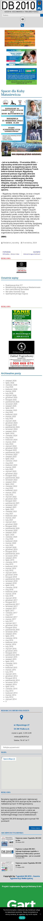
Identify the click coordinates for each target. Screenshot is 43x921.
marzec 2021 (11, 518)
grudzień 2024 (11, 423)
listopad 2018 (11, 577)
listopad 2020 (11, 526)
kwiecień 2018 (11, 591)
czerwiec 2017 (11, 613)
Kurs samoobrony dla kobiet (17, 289)
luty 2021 (9, 520)
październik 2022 (12, 477)
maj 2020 (9, 539)
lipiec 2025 (10, 408)
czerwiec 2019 (11, 562)
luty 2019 (9, 570)
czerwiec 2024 (11, 435)
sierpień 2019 (11, 558)
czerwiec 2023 (11, 461)
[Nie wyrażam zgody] (40, 914)
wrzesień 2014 (11, 682)
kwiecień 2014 (11, 693)
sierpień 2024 (11, 431)
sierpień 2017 (11, 608)
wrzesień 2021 (11, 505)
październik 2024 (12, 427)
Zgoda (22, 918)
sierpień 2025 (11, 406)
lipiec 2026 (10, 383)
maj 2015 (9, 665)
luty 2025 (9, 418)
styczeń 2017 (11, 623)
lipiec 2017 (10, 610)
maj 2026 (9, 387)
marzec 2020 (11, 543)
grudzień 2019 (11, 549)
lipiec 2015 (10, 661)
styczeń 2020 (11, 547)
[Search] (41, 15)
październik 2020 (12, 528)
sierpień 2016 (11, 634)
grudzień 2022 (11, 473)
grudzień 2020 (11, 524)
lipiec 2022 (10, 484)
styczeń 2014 (11, 699)
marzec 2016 (11, 644)
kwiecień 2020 (11, 541)
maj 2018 (9, 589)
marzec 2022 (11, 492)
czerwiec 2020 (11, 537)
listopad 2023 (11, 450)
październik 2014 (12, 680)
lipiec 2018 (10, 585)
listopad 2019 (11, 551)
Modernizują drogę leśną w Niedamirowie (23, 287)
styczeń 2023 (11, 471)
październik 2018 (12, 579)
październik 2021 (12, 503)
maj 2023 (9, 463)
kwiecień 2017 (11, 617)
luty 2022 (9, 494)
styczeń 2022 (11, 496)
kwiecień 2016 (11, 642)
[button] (22, 19)
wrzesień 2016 (11, 632)
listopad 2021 (11, 501)
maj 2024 (9, 437)
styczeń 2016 (11, 648)
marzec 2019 (11, 568)
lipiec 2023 (10, 458)
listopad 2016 (11, 627)
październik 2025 (12, 402)
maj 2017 (9, 615)
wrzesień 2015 (11, 657)
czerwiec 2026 (11, 385)
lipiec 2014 (10, 686)
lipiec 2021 (10, 509)
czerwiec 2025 (11, 410)
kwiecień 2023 (11, 465)
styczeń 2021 (11, 522)
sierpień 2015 (11, 659)
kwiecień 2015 (11, 667)
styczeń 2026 (11, 395)
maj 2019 (9, 564)
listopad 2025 (11, 399)
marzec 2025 (11, 416)
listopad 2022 (11, 475)
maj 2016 (9, 640)
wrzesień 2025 (11, 404)
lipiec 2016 (10, 636)
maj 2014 (9, 691)
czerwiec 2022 (11, 486)
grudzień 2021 (11, 499)
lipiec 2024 (10, 433)
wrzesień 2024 (11, 429)
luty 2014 (9, 697)
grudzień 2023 (11, 448)
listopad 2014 (11, 678)
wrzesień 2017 (11, 606)
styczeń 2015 (11, 674)
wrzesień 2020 (11, 530)
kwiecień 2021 (11, 515)
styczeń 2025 (11, 421)
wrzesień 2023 (11, 454)
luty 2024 (9, 444)
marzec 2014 (11, 695)
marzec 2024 (11, 442)
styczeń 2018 (11, 598)
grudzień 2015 (11, 651)
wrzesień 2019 (11, 556)
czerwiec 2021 (11, 511)
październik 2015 (12, 655)
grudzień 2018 (11, 574)
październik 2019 (12, 553)
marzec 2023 (11, 467)
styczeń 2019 (11, 572)
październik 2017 (12, 604)
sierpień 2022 (11, 482)
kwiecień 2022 (11, 490)
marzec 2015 (11, 670)
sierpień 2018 (11, 583)
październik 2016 (12, 629)
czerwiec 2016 (11, 638)
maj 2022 (9, 488)
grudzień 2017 (11, 600)
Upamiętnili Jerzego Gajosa (17, 293)
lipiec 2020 (10, 535)
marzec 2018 (11, 594)
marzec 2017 (11, 619)
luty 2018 (9, 596)
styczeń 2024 (11, 446)
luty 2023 (9, 469)
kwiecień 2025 (11, 414)
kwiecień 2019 (11, 566)
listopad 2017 (11, 602)
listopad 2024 (11, 425)
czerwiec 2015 (11, 663)
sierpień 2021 (11, 507)
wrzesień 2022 (11, 480)
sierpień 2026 (11, 380)
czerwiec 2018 (11, 587)
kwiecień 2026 (11, 389)
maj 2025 (9, 412)
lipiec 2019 (10, 560)
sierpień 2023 (11, 456)
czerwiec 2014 (11, 688)
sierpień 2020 (11, 532)
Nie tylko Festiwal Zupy (15, 291)
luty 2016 (9, 646)
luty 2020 (9, 545)
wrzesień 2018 (11, 581)
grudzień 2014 (11, 676)
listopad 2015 (11, 653)
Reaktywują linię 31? (14, 285)
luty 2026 (9, 393)
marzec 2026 (11, 391)
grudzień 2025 (11, 397)
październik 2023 (12, 452)
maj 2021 (9, 513)
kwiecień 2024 (11, 439)
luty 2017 (9, 621)
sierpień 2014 (11, 684)
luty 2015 (9, 672)
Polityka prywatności (11, 747)
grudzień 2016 (11, 625)
